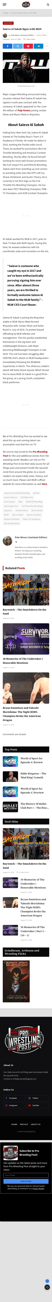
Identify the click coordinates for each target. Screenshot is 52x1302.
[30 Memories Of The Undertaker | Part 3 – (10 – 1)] (10, 930)
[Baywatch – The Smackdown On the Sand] (26, 589)
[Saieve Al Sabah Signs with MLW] (26, 67)
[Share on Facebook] (7, 46)
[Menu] (4, 4)
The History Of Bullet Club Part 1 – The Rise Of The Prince (34, 808)
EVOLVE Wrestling (34, 502)
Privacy (24, 1124)
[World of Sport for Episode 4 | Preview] (10, 791)
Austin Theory (10, 497)
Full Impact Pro (11, 506)
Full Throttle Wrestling (32, 506)
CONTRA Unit (27, 497)
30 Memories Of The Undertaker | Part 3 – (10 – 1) (33, 931)
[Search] (47, 4)
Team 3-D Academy (31, 519)
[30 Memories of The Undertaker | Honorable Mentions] (26, 639)
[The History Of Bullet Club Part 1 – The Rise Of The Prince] (10, 807)
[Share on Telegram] (38, 46)
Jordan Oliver (22, 510)
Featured (8, 23)
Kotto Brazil (36, 510)
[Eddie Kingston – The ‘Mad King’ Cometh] (10, 776)
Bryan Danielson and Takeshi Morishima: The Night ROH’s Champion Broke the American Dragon (33, 907)
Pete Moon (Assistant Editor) (22, 35)
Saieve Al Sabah (34, 515)
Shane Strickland (11, 519)
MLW (6, 515)
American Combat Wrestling (17, 493)
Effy (20, 502)
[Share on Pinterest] (28, 46)
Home (5, 13)
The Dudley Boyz (11, 523)
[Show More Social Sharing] (46, 46)
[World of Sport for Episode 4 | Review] (10, 761)
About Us (35, 1124)
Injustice (8, 510)
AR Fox (36, 493)
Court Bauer (9, 502)
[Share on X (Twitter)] (18, 46)
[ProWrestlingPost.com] (26, 4)
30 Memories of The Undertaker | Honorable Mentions (33, 883)
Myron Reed (17, 515)
